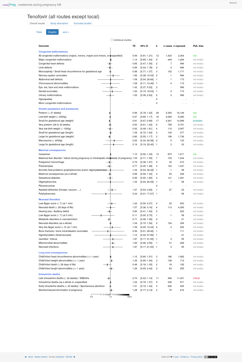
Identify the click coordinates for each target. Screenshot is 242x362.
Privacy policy (196, 356)
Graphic (52, 32)
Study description (59, 23)
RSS (68, 356)
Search (233, 2)
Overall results (37, 23)
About (30, 356)
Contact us (184, 356)
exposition (60, 356)
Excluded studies (83, 23)
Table (39, 32)
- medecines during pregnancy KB (32, 4)
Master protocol (41, 356)
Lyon (177, 356)
